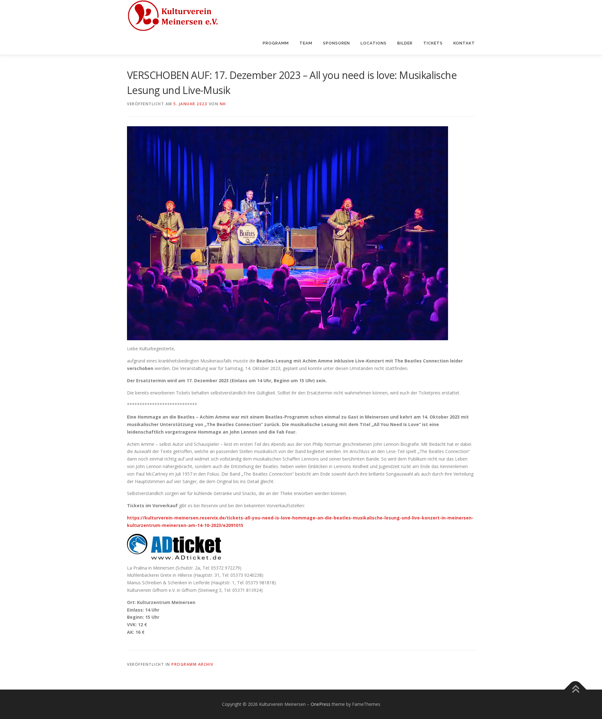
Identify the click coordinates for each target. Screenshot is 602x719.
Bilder (405, 43)
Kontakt (464, 43)
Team (305, 43)
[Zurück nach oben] (575, 690)
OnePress (320, 704)
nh (223, 104)
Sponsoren (336, 43)
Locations (374, 43)
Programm (276, 43)
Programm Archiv (193, 664)
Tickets (433, 43)
